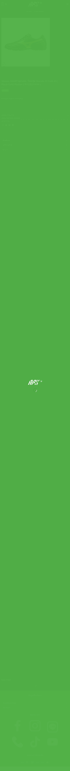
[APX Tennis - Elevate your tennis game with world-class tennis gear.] (35, 382)
